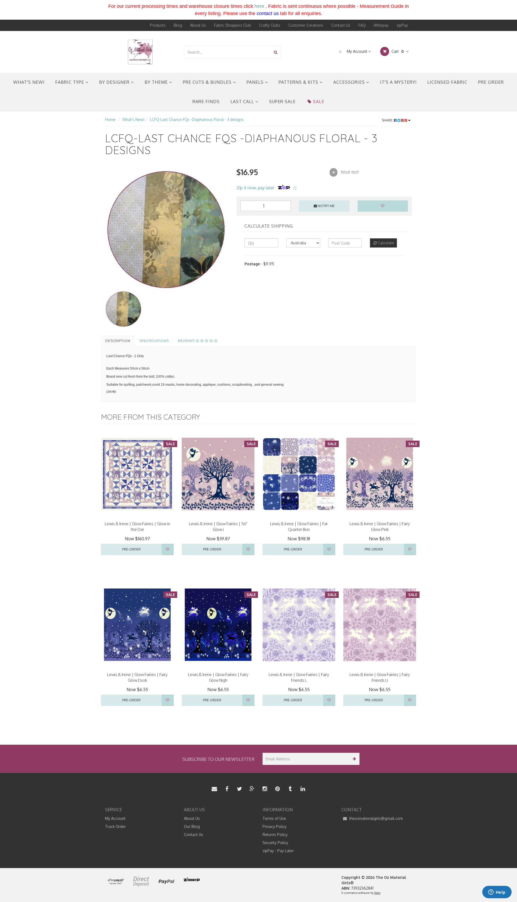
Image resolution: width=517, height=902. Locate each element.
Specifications (154, 341)
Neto (377, 893)
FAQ (362, 25)
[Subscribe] (353, 759)
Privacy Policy (275, 826)
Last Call (242, 101)
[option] (166, 228)
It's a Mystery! (398, 82)
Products (158, 25)
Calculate (385, 243)
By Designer (115, 82)
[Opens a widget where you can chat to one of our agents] (497, 892)
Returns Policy (275, 834)
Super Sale (282, 101)
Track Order (115, 826)
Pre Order (491, 82)
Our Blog (192, 826)
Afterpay (381, 25)
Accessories (349, 82)
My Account (357, 51)
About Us (198, 25)
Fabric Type (70, 82)
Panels (256, 82)
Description (117, 341)
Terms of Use (274, 818)
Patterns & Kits (299, 82)
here (259, 6)
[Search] (276, 52)
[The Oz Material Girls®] (140, 51)
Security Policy (275, 842)
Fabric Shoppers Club (232, 25)
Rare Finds (206, 101)
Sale (318, 101)
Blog (178, 25)
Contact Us (340, 25)
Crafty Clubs (269, 25)
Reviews (187, 341)
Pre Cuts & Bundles (208, 82)
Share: (388, 120)
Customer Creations (305, 25)
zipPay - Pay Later (278, 850)
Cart (397, 51)
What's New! (28, 82)
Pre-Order (131, 549)
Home (110, 119)
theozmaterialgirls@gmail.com (375, 818)
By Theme (157, 82)
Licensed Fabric (447, 82)
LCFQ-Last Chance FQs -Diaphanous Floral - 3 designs (197, 119)
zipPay (402, 25)
